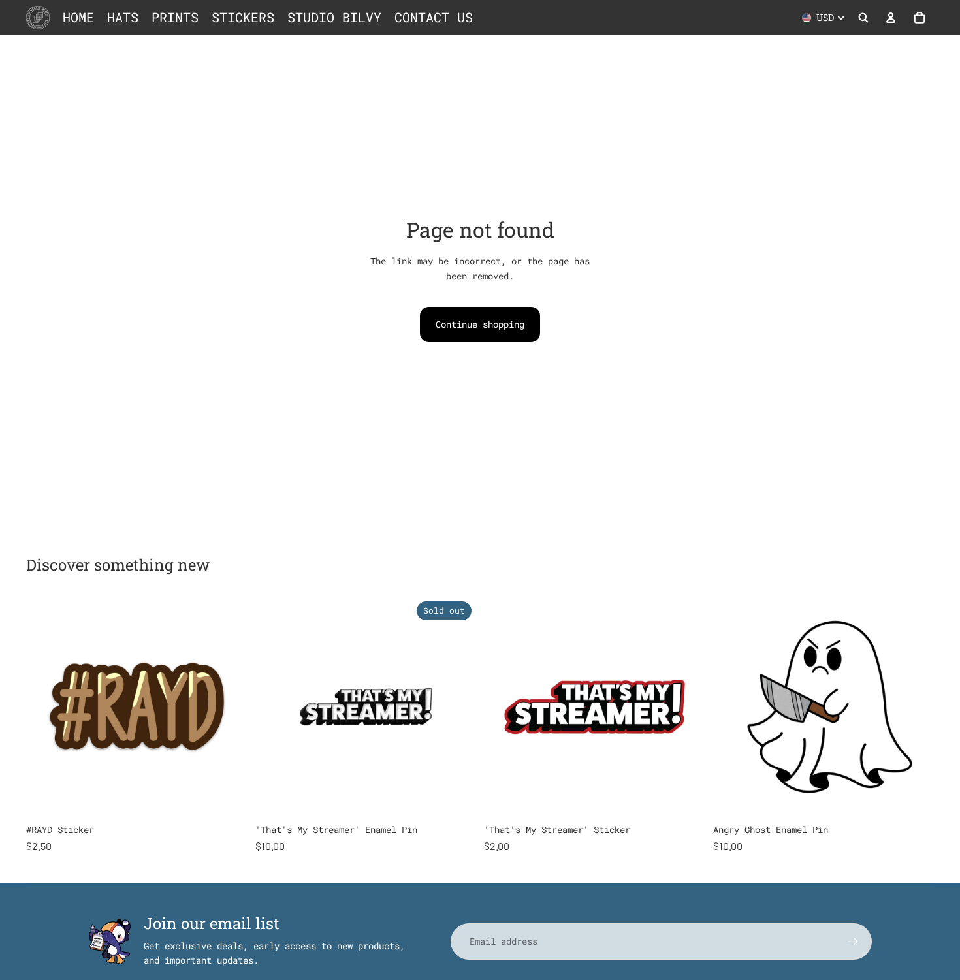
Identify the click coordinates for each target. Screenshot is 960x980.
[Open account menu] (890, 17)
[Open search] (863, 17)
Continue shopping (480, 324)
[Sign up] (852, 941)
